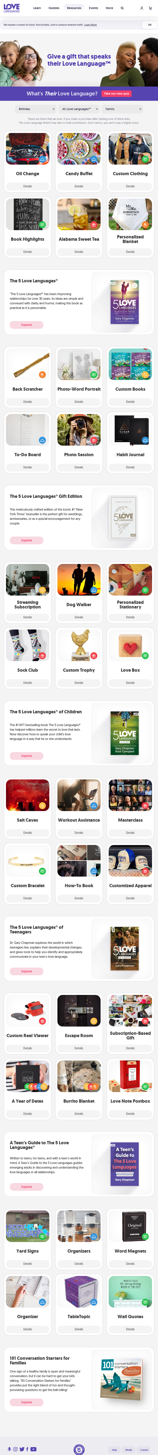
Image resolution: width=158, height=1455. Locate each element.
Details (27, 186)
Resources (74, 8)
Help (114, 1450)
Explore (26, 325)
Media (128, 1450)
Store (109, 8)
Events (93, 8)
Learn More (90, 24)
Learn (37, 8)
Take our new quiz (116, 94)
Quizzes (54, 8)
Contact (144, 1450)
